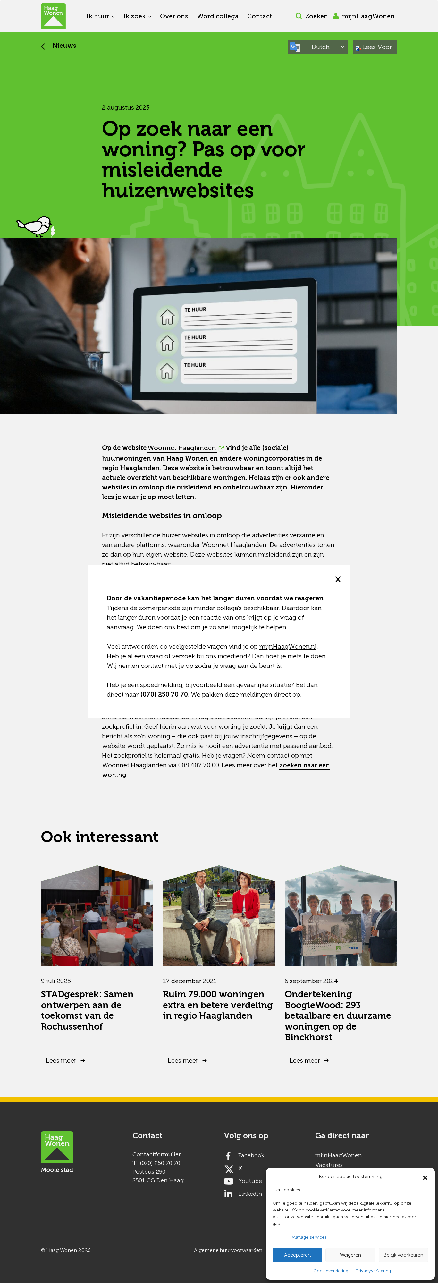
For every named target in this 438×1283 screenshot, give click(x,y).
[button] (425, 1176)
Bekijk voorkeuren (403, 1255)
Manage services (309, 1237)
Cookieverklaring (330, 1271)
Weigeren (350, 1255)
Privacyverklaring (373, 1271)
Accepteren (297, 1255)
